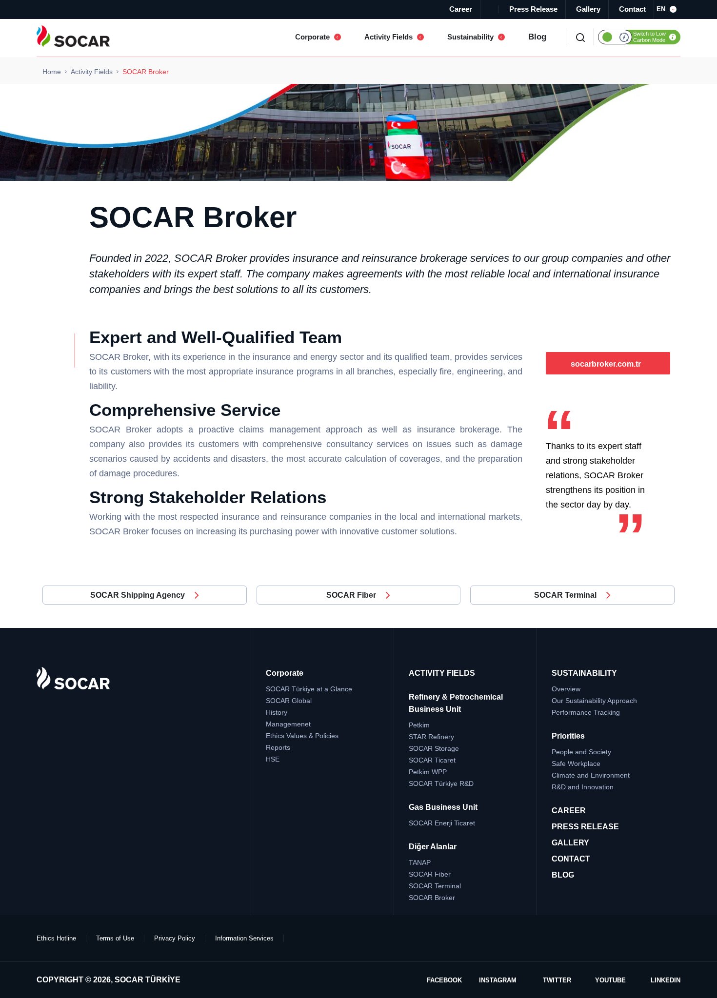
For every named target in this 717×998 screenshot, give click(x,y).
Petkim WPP (428, 772)
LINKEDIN (665, 980)
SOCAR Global (289, 700)
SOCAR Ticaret (432, 760)
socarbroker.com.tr (606, 364)
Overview (566, 689)
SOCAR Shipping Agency (137, 595)
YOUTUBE (610, 980)
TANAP (420, 862)
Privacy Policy (174, 938)
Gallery (588, 9)
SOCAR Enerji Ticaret (442, 823)
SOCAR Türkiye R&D (441, 783)
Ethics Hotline (56, 938)
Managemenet (288, 724)
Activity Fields (92, 72)
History (276, 712)
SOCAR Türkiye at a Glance (309, 689)
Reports (278, 747)
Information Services (244, 938)
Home (51, 72)
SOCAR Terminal (565, 595)
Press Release (533, 9)
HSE (272, 759)
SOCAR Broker (432, 897)
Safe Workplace (576, 763)
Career (460, 9)
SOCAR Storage (434, 748)
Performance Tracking (586, 712)
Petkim (419, 725)
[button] (668, 9)
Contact (632, 9)
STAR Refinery (431, 737)
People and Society (581, 752)
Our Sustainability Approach (594, 700)
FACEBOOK (444, 980)
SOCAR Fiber (351, 595)
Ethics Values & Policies (302, 736)
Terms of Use (115, 938)
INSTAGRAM (498, 980)
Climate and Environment (591, 775)
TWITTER (557, 980)
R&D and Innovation (583, 787)
